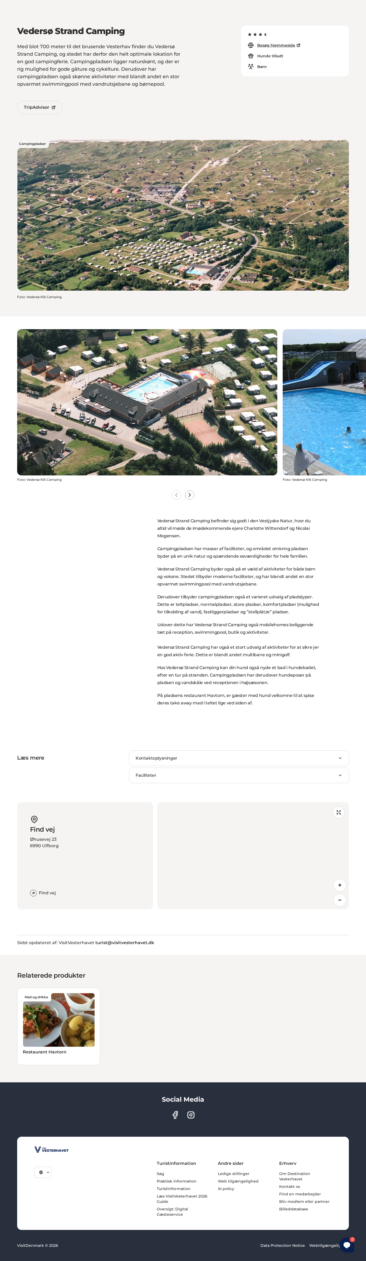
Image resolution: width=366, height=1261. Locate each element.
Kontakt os (289, 1186)
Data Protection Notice (282, 1245)
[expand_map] (339, 812)
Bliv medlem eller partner (304, 1201)
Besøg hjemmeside (276, 45)
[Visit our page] (175, 1115)
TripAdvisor (36, 107)
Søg (160, 1173)
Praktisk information (176, 1181)
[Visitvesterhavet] (51, 1149)
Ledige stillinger (233, 1173)
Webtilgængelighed (329, 1245)
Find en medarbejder (300, 1194)
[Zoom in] (339, 885)
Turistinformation (174, 1188)
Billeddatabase (293, 1209)
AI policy (226, 1188)
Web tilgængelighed (238, 1181)
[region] (253, 855)
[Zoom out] (339, 900)
